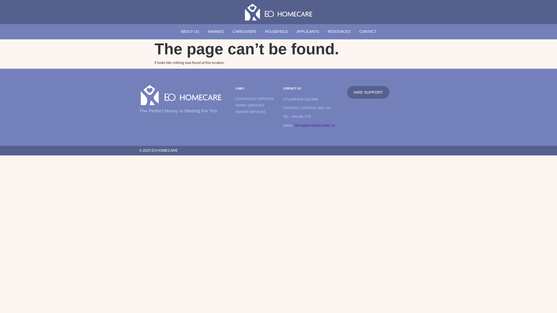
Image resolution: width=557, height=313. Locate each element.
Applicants (308, 32)
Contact (367, 32)
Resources (339, 32)
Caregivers (244, 32)
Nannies (216, 32)
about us (190, 32)
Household (276, 32)
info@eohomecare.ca (315, 125)
